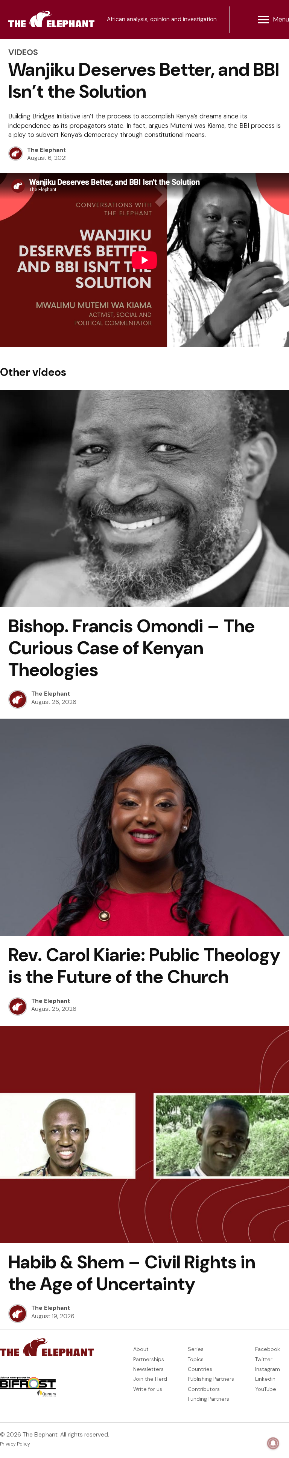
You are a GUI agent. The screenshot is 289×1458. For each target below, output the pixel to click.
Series (196, 1349)
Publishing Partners (211, 1378)
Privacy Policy (15, 1444)
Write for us (147, 1389)
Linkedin (265, 1378)
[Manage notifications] (273, 1443)
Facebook (267, 1349)
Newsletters (148, 1369)
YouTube (265, 1389)
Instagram (267, 1369)
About (141, 1349)
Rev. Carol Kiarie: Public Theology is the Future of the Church (144, 966)
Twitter (263, 1359)
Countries (200, 1369)
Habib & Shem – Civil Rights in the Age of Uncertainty (132, 1273)
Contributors (204, 1389)
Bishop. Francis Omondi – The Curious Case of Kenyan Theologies (131, 648)
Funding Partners (208, 1398)
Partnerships (148, 1359)
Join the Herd (150, 1378)
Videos (23, 52)
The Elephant (46, 150)
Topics (196, 1359)
